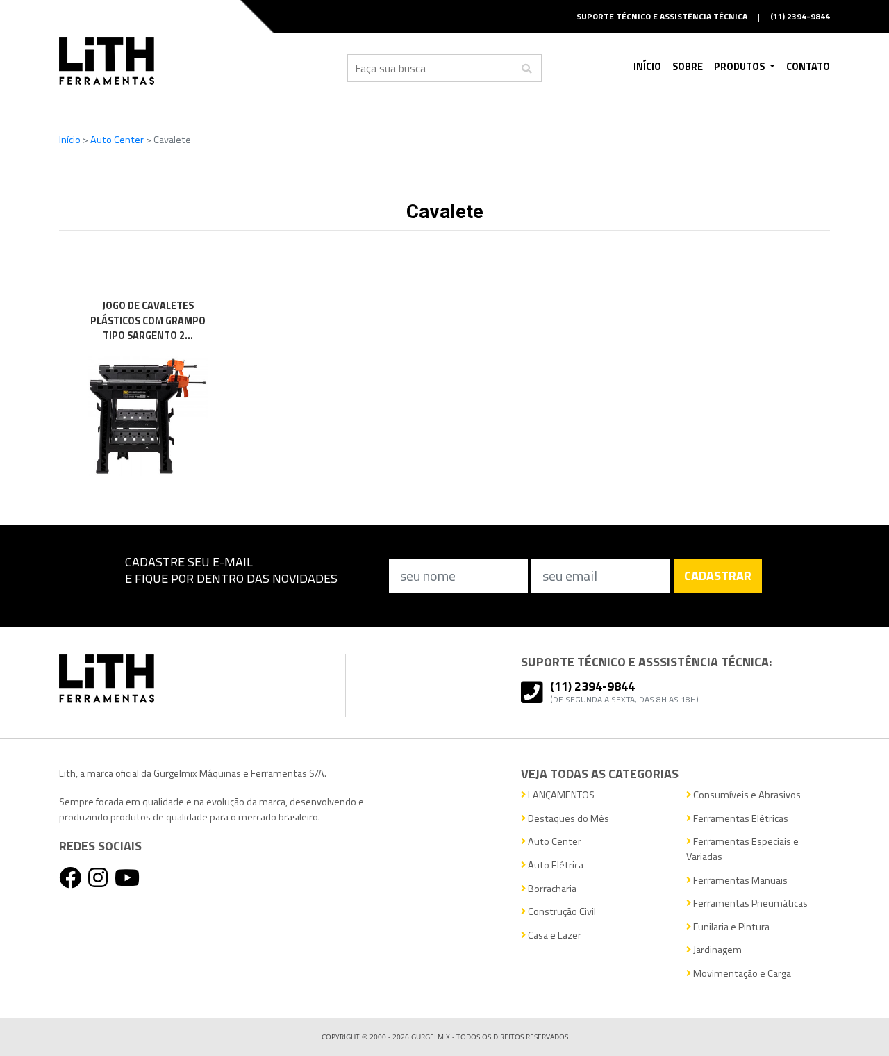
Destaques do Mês (567, 818)
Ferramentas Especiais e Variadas (742, 849)
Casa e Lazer (553, 935)
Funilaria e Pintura (730, 927)
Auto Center (118, 139)
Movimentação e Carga (741, 973)
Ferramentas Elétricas (739, 818)
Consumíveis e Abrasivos (746, 795)
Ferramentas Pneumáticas (749, 903)
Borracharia (551, 889)
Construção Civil (561, 912)
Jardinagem (716, 950)
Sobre (687, 66)
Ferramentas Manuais (739, 880)
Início (647, 66)
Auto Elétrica (554, 865)
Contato (808, 66)
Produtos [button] (740, 66)
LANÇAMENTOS (560, 795)
